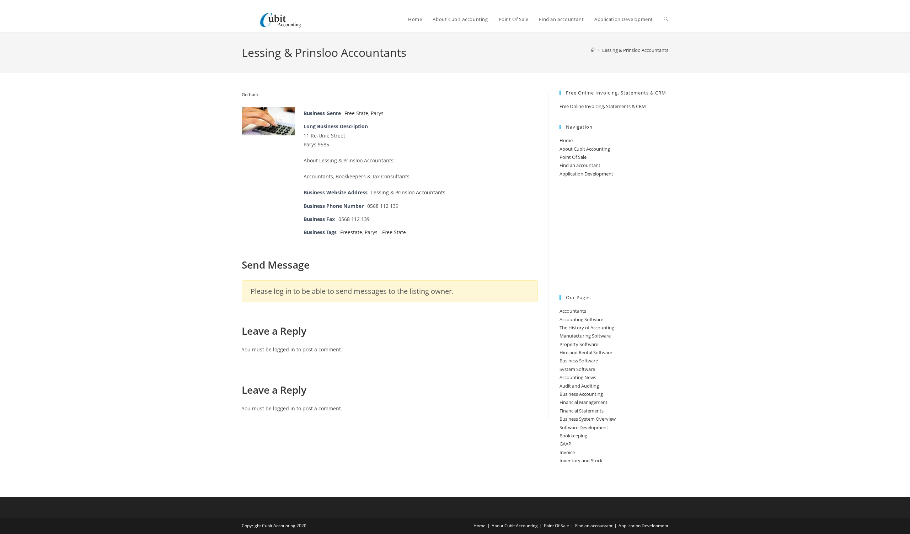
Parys (377, 113)
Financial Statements (582, 411)
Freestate (351, 232)
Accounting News (578, 377)
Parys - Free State (385, 232)
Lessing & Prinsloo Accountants (635, 50)
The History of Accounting (587, 327)
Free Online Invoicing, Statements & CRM (603, 106)
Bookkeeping (573, 435)
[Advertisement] (614, 236)
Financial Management (583, 402)
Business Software (579, 360)
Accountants (573, 311)
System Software (577, 369)
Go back (250, 94)
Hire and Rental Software (586, 352)
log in (282, 291)
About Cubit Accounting (585, 149)
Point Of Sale (573, 157)
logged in (284, 349)
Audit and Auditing (579, 386)
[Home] (593, 50)
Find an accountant (580, 165)
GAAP (565, 444)
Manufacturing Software (585, 336)
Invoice (567, 452)
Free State (356, 113)
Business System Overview (588, 419)
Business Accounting (581, 394)
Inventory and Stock (581, 460)
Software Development (584, 427)
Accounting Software (581, 319)
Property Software (579, 344)
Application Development (586, 174)
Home (566, 140)
